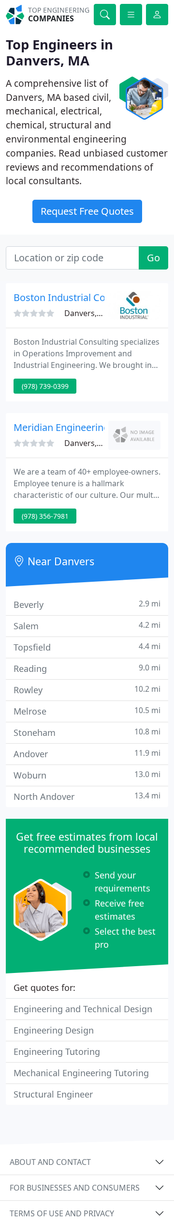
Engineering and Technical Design (83, 1009)
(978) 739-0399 (45, 386)
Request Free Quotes (87, 211)
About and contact (50, 1162)
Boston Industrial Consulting (78, 297)
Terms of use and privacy (62, 1213)
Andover (87, 754)
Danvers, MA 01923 (99, 313)
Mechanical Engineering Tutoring (81, 1073)
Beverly (87, 604)
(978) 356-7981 (45, 516)
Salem (87, 626)
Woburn (87, 775)
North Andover (87, 796)
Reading (87, 668)
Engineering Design (54, 1030)
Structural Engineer (53, 1094)
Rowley (87, 690)
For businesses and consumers (75, 1187)
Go (153, 257)
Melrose (87, 711)
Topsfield (87, 647)
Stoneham (87, 732)
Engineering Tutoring (57, 1051)
